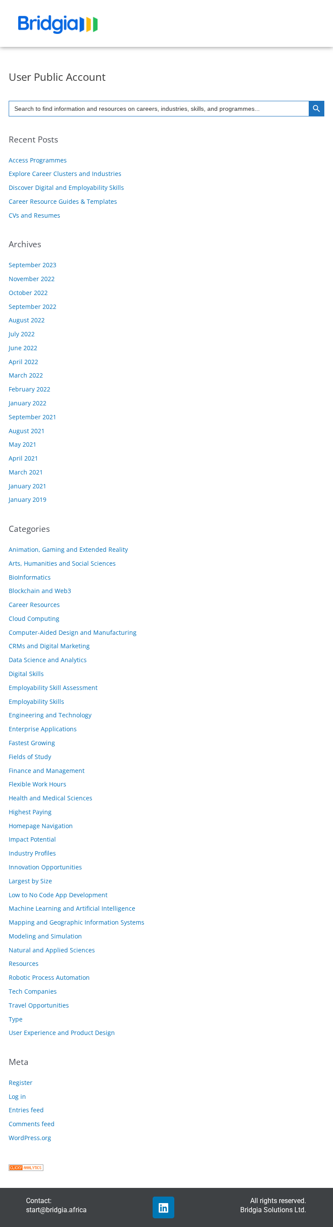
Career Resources (34, 604)
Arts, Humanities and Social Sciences (62, 563)
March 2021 (26, 472)
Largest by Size (30, 881)
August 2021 (27, 431)
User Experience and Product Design (62, 1032)
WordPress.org (30, 1138)
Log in (17, 1096)
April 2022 (23, 362)
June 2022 (23, 348)
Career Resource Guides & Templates (63, 201)
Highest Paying (30, 812)
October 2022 (28, 293)
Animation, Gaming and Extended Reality (68, 549)
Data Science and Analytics (48, 660)
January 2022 (27, 403)
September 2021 (32, 417)
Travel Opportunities (39, 1005)
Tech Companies (33, 991)
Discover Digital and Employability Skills (66, 187)
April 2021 (23, 458)
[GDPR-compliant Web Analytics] (26, 1167)
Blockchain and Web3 (40, 591)
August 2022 (27, 320)
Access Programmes (38, 160)
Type (16, 1019)
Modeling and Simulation (45, 936)
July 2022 (22, 334)
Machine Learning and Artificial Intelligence (72, 908)
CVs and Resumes (34, 215)
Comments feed (32, 1124)
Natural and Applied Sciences (52, 950)
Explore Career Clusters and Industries (65, 173)
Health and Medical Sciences (50, 798)
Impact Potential (32, 839)
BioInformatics (30, 577)
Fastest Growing (32, 743)
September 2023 (32, 265)
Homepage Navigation (41, 826)
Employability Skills (36, 701)
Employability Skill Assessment (53, 687)
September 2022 (32, 306)
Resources (24, 963)
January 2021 (27, 486)
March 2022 (26, 375)
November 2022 (32, 279)
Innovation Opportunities (45, 867)
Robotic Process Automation (49, 977)
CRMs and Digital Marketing (49, 646)
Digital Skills (26, 674)
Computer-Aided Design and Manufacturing (73, 632)
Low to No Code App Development (58, 895)
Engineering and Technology (50, 715)
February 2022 (29, 389)
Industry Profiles (32, 853)
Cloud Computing (34, 618)
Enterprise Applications (43, 729)
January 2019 (27, 499)
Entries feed (26, 1110)
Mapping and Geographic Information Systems (76, 922)
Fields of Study (30, 757)
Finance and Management (47, 770)
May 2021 (22, 444)
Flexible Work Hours (37, 784)
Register (21, 1082)
